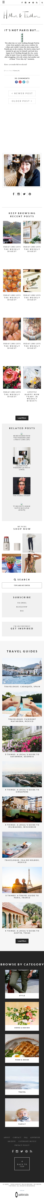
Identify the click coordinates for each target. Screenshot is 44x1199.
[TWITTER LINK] (24, 194)
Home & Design (22, 1028)
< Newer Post (22, 93)
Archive (12, 1141)
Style (22, 995)
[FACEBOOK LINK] (13, 194)
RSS (22, 611)
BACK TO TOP (22, 1166)
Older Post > (22, 101)
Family (22, 1124)
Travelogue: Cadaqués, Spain (22, 687)
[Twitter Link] (29, 3)
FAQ (26, 1137)
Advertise (35, 1137)
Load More (22, 418)
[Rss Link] (36, 3)
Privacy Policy (22, 1145)
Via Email (22, 603)
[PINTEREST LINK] (30, 194)
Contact (17, 1137)
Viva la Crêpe (8, 70)
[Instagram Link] (25, 3)
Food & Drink (22, 1060)
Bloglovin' (22, 607)
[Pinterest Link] (33, 3)
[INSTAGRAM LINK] (18, 194)
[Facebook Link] (22, 3)
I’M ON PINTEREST (22, 626)
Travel (22, 1092)
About (7, 1137)
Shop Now (22, 529)
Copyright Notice (27, 1141)
